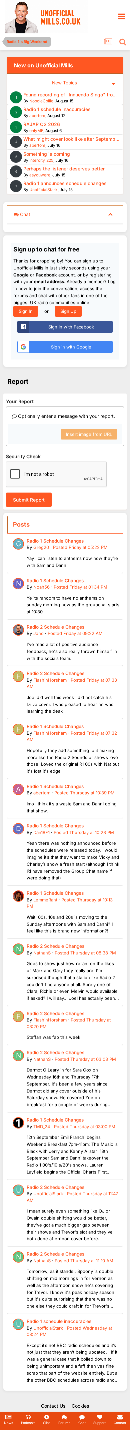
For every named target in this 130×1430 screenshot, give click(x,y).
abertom (37, 115)
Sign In (26, 311)
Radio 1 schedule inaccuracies (57, 109)
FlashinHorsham (50, 680)
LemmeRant (45, 899)
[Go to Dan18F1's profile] (18, 828)
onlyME (36, 130)
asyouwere (39, 174)
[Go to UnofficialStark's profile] (18, 1190)
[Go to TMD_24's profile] (18, 1123)
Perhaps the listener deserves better (64, 168)
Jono (38, 633)
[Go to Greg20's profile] (18, 544)
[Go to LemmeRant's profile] (18, 896)
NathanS (42, 952)
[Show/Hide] (110, 213)
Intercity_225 (41, 160)
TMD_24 (41, 1126)
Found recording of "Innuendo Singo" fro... (70, 94)
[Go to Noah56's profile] (18, 583)
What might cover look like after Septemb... (71, 139)
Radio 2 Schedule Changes (55, 627)
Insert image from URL (89, 434)
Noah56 (41, 587)
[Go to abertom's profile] (18, 789)
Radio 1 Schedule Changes (55, 541)
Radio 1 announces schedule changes (65, 183)
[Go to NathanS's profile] (18, 949)
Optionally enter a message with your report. (66, 416)
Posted (80, 547)
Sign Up (68, 311)
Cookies (80, 1406)
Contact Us (53, 1406)
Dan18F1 (41, 832)
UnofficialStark (43, 189)
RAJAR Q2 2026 (41, 124)
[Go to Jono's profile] (18, 630)
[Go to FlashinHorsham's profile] (18, 676)
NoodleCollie (41, 100)
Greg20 (41, 547)
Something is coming (46, 154)
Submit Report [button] (29, 500)
